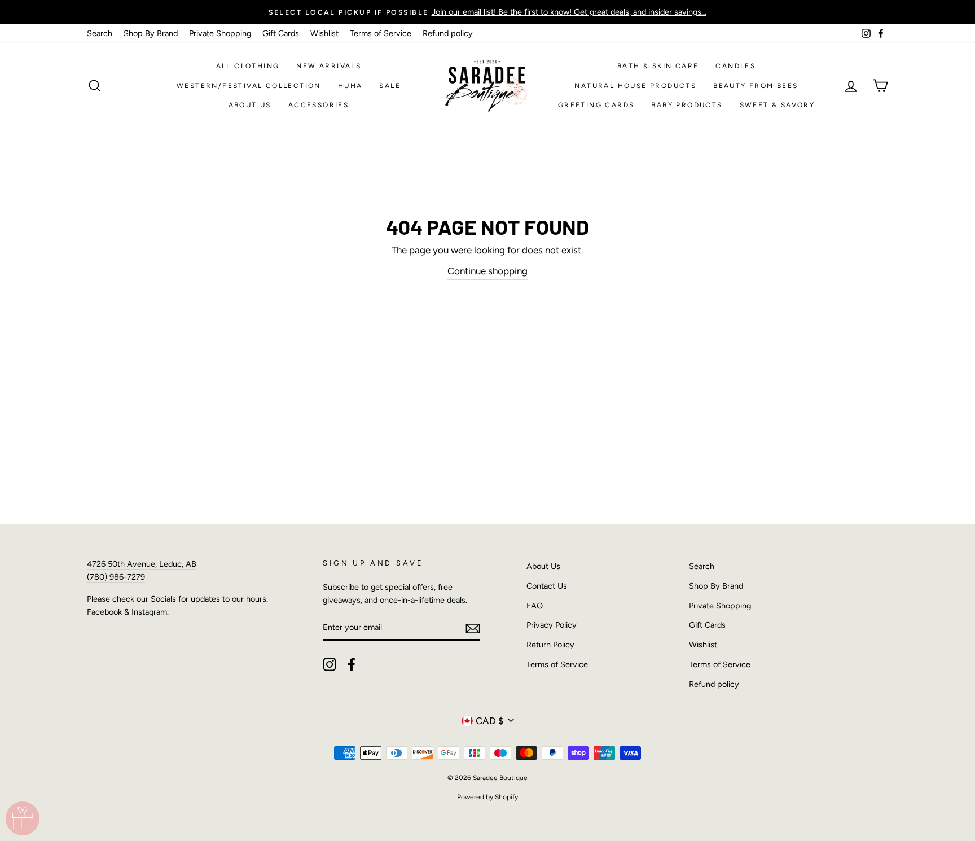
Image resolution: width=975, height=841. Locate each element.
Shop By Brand (151, 33)
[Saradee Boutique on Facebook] (351, 664)
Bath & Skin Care (658, 66)
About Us (250, 105)
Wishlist (324, 33)
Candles (735, 66)
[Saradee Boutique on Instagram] (329, 664)
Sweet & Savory (777, 105)
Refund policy (448, 33)
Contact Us (546, 586)
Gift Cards (280, 33)
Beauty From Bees (755, 86)
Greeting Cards (596, 105)
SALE (390, 86)
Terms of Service (380, 33)
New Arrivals (328, 66)
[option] (487, 12)
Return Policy (550, 644)
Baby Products (686, 105)
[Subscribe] (472, 628)
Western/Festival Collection (249, 86)
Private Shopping (220, 33)
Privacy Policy (551, 625)
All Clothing (248, 66)
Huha (350, 86)
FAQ (534, 606)
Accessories (318, 105)
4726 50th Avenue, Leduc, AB (141, 564)
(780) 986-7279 (116, 577)
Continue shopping (487, 271)
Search (99, 33)
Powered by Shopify (487, 797)
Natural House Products (635, 86)
